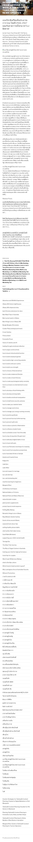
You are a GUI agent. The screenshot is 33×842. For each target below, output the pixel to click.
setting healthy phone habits (11, 527)
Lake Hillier (6, 467)
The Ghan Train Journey (10, 545)
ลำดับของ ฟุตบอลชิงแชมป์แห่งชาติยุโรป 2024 (15, 692)
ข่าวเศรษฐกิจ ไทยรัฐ (8, 633)
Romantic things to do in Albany (12, 513)
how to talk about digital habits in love (14, 439)
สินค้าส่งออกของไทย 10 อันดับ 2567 (13, 710)
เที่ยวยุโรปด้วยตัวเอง (8, 738)
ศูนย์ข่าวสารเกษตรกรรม (9, 703)
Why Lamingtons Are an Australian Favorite (16, 569)
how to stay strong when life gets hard (14, 436)
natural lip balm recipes (9, 499)
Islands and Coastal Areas (10, 457)
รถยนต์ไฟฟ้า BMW (8, 682)
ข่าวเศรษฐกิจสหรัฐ (8, 636)
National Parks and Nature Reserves (13, 496)
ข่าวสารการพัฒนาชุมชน (9, 618)
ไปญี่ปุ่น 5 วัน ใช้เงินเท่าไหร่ (10, 784)
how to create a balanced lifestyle (13, 374)
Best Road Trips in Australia (11, 314)
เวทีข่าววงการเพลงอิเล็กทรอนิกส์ (11, 745)
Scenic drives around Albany (11, 520)
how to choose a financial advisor (12, 371)
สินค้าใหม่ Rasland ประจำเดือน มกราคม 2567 (15, 218)
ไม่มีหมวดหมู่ (6, 788)
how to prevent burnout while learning (14, 418)
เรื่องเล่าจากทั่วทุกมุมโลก (9, 741)
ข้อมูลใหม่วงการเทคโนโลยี (10, 587)
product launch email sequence (12, 506)
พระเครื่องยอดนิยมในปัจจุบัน (10, 664)
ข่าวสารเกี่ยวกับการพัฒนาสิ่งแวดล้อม (13, 622)
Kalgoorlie (6, 460)
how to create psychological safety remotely (16, 381)
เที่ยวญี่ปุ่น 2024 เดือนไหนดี (10, 727)
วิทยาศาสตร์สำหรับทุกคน (9, 696)
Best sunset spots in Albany (11, 318)
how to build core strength (10, 367)
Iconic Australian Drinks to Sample (13, 453)
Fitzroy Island (6, 335)
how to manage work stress (11, 408)
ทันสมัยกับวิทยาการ (8, 650)
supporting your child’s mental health (14, 538)
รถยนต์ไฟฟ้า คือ (7, 689)
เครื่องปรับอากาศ (7, 724)
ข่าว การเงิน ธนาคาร (8, 594)
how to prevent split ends (10, 422)
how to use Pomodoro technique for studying (16, 446)
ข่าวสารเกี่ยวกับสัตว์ (8, 626)
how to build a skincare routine (12, 363)
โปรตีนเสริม (6, 781)
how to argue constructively (11, 349)
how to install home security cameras (14, 401)
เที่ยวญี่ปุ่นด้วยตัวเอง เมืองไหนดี (11, 731)
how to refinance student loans (12, 429)
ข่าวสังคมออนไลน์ (7, 615)
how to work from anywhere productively (15, 450)
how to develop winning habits (12, 394)
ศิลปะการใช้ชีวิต (7, 699)
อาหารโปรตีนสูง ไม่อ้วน (9, 717)
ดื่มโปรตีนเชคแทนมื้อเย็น (9, 647)
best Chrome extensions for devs (13, 311)
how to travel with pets (9, 443)
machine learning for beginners (12, 482)
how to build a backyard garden (12, 356)
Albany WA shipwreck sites (11, 307)
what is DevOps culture (9, 562)
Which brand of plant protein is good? (14, 566)
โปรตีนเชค (6, 774)
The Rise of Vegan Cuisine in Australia (14, 548)
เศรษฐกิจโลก (6, 752)
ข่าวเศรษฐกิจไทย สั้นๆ (9, 643)
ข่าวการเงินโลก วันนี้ (8, 597)
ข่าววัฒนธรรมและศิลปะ (9, 611)
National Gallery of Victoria (11, 492)
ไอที (4, 791)
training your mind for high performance (14, 552)
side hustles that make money (11, 531)
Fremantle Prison (8, 339)
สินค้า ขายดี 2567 (8, 706)
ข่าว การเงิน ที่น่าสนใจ (9, 590)
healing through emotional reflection (13, 346)
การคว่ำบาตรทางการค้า (9, 576)
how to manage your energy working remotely (16, 411)
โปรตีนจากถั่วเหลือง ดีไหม (10, 770)
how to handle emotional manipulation (14, 397)
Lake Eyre (5, 464)
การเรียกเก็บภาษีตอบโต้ (9, 583)
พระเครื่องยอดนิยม (8, 661)
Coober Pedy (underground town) (12, 328)
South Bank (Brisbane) (9, 534)
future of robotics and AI (10, 342)
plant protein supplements (10, 503)
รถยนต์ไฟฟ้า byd (7, 685)
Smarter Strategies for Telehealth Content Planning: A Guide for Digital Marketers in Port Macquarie (16, 801)
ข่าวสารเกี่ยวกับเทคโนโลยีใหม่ (11, 629)
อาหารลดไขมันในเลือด (9, 713)
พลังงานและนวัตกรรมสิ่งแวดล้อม (12, 668)
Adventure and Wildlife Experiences (13, 300)
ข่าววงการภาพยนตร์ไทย (9, 608)
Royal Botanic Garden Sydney (11, 517)
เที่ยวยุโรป (5, 734)
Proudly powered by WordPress (11, 838)
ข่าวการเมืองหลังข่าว (8, 604)
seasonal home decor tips (10, 524)
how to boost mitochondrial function (13, 353)
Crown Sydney (7, 332)
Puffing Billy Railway (9, 510)
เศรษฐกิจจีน (6, 748)
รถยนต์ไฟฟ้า (6, 678)
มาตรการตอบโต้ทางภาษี (9, 675)
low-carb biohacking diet (10, 478)
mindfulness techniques (10, 489)
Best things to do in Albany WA (12, 321)
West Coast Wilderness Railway (12, 559)
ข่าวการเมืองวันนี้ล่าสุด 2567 (10, 601)
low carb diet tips (8, 475)
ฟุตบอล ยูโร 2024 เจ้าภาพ (10, 671)
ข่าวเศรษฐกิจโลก (7, 640)
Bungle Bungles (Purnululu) (11, 325)
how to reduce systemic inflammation (14, 425)
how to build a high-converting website (14, 360)
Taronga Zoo (6, 541)
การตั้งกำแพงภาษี (7, 580)
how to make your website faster (12, 404)
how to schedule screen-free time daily (14, 432)
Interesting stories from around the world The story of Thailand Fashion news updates (16, 7)
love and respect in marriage (11, 471)
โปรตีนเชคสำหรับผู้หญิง (9, 777)
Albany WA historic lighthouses (12, 304)
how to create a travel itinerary (12, 378)
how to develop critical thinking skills (13, 390)
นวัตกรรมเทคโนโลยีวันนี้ (9, 657)
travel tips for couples (9, 555)
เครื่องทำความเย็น (7, 720)
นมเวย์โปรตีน (6, 654)
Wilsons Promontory (9, 573)
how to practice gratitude (10, 415)
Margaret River (7, 485)
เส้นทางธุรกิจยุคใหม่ (8, 755)
